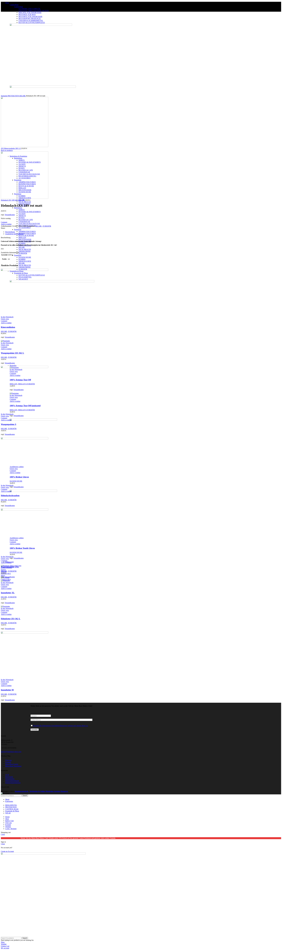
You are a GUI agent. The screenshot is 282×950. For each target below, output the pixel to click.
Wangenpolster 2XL (10, 567)
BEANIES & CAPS (26, 220)
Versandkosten (18, 416)
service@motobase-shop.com (11, 752)
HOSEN (22, 218)
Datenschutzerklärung (12, 783)
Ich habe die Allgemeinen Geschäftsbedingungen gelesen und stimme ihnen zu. (60, 726)
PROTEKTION (13, 96)
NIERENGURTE (25, 261)
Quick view (5, 319)
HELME (22, 247)
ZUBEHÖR (23, 253)
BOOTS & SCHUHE (26, 235)
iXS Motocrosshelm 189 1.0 (11, 148)
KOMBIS (22, 243)
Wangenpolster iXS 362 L (12, 353)
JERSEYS (22, 216)
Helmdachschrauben (10, 495)
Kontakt (8, 762)
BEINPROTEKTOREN (27, 233)
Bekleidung (18, 208)
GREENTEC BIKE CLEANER (34, 11)
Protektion (17, 229)
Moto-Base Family (11, 764)
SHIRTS (22, 210)
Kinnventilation (8, 327)
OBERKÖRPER (25, 251)
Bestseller (13, 365)
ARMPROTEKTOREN (27, 231)
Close (3, 834)
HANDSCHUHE (25, 257)
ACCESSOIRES (25, 227)
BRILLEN (22, 237)
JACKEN (22, 214)
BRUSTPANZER (25, 239)
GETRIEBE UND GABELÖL (30, 9)
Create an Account (7, 851)
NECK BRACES (25, 202)
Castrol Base (14, 5)
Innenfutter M (7, 690)
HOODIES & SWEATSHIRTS (30, 212)
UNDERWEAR (24, 222)
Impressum (9, 777)
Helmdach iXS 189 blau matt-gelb (13, 200)
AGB (7, 775)
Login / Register (11, 829)
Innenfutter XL (8, 593)
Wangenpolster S (8, 424)
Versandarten (9, 779)
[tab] (70, 232)
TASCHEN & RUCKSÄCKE (29, 224)
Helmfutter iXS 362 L (10, 619)
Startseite (4, 96)
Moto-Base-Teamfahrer (13, 766)
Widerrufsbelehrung (12, 781)
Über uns (8, 760)
